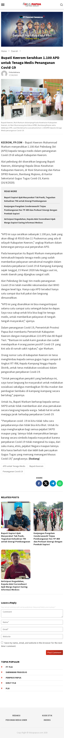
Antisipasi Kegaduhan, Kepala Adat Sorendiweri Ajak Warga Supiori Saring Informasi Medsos (14, 585)
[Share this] (39, 483)
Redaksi (16, 715)
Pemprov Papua (13, 677)
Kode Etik (47, 715)
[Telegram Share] (53, 483)
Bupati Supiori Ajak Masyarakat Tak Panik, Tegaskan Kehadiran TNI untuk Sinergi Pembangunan (15, 537)
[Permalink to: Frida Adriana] (4, 73)
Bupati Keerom (36, 466)
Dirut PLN (11, 683)
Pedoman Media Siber (16, 720)
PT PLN (9, 667)
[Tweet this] (46, 483)
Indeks (47, 720)
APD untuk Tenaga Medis (14, 466)
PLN (7, 688)
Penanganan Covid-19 (13, 471)
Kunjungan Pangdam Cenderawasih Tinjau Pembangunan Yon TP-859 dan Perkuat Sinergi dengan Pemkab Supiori (30, 210)
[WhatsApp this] (60, 483)
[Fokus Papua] (32, 4)
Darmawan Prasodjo (16, 672)
